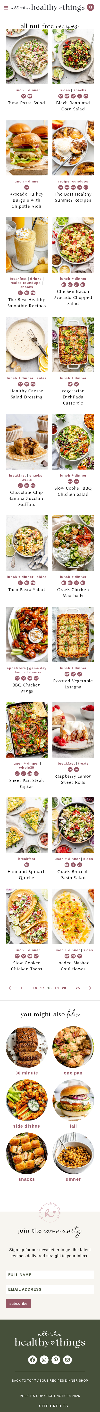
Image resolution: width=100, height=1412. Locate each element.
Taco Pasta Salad (26, 589)
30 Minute (26, 1073)
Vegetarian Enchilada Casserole (73, 397)
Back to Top (23, 1380)
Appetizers (16, 668)
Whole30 (26, 767)
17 (42, 988)
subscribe (18, 1303)
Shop (83, 1380)
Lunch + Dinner (27, 90)
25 (78, 988)
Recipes (57, 1380)
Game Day (38, 668)
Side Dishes (26, 1126)
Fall (73, 1126)
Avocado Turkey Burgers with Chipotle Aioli (26, 200)
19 (57, 988)
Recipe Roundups (73, 181)
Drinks (36, 279)
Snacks (80, 90)
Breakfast (18, 279)
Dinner (73, 1179)
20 (64, 988)
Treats (27, 479)
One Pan (73, 1073)
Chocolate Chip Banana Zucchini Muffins (26, 498)
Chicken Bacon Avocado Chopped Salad (73, 297)
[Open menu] (6, 7)
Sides (65, 90)
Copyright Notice (52, 1396)
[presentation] (27, 56)
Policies (27, 1396)
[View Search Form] (90, 7)
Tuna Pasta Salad (26, 103)
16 (35, 988)
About (43, 1380)
